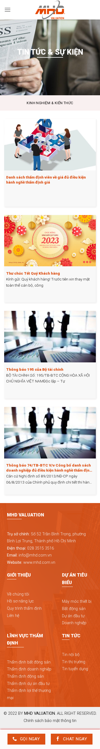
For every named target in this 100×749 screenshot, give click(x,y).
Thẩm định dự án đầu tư (28, 683)
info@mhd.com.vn (35, 555)
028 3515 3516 (40, 548)
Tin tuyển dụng (75, 669)
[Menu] (7, 9)
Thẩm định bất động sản (29, 662)
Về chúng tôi (18, 594)
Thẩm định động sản (25, 676)
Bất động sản (74, 608)
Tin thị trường (73, 662)
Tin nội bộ (70, 654)
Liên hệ (13, 615)
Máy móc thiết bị (76, 601)
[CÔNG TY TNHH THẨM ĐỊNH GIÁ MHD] (50, 9)
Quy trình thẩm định (24, 608)
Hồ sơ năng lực (20, 601)
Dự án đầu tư (73, 616)
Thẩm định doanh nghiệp (29, 669)
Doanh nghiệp (74, 623)
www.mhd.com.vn (39, 562)
